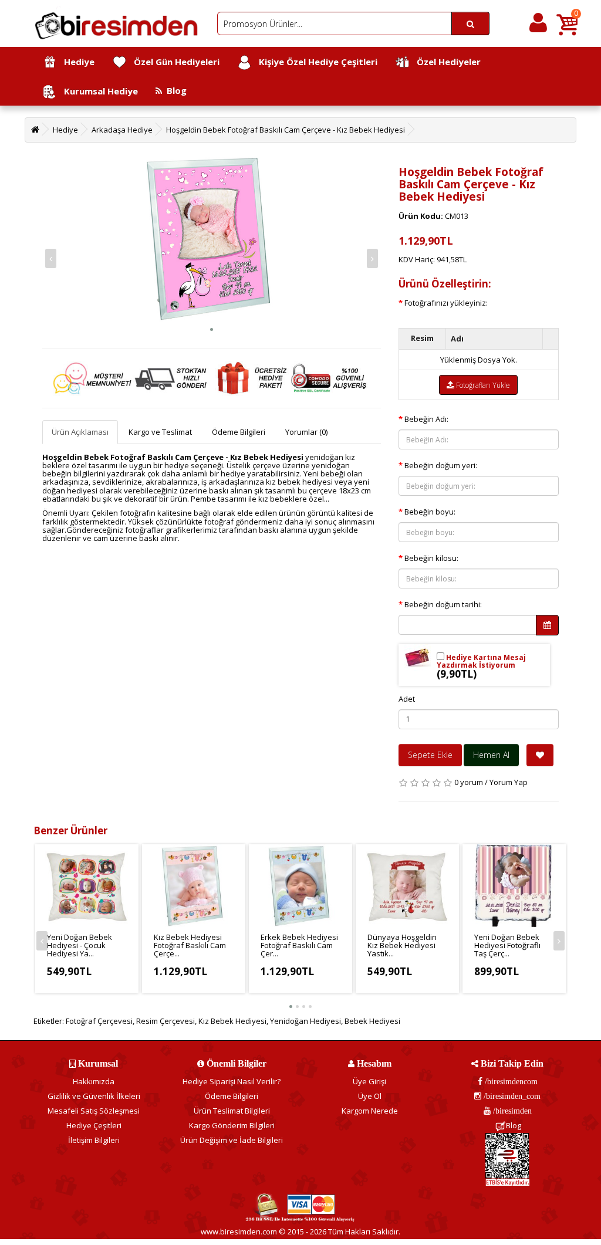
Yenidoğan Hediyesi (305, 1021)
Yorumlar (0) (306, 432)
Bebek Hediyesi (372, 1021)
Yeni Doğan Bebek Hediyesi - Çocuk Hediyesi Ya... (79, 945)
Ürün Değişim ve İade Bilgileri (231, 1140)
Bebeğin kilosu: (431, 558)
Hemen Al (491, 754)
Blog (174, 90)
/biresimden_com (511, 1096)
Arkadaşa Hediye (122, 129)
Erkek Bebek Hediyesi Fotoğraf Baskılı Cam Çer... (299, 945)
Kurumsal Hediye (97, 91)
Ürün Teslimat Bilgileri (232, 1110)
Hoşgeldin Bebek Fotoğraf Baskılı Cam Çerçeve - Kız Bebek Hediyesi (285, 129)
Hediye (75, 61)
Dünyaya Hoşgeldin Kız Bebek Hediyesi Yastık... (402, 945)
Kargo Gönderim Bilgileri (232, 1125)
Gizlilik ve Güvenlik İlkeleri (94, 1096)
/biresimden (511, 1111)
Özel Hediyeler (445, 61)
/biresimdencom (510, 1081)
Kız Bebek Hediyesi (232, 1021)
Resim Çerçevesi (165, 1021)
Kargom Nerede (370, 1110)
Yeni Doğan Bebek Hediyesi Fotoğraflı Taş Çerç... (507, 945)
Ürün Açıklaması (80, 432)
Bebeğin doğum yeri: (440, 465)
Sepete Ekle (430, 754)
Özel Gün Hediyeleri (173, 61)
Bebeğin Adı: (426, 419)
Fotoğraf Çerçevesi (99, 1021)
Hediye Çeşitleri (93, 1125)
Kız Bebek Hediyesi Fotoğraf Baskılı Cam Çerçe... (190, 945)
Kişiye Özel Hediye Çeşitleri (314, 61)
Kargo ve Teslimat (160, 432)
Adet (407, 698)
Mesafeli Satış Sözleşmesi (94, 1110)
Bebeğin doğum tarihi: (443, 604)
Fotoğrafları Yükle (482, 385)
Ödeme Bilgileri (238, 432)
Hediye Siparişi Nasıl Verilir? (232, 1081)
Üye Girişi (369, 1081)
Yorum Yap (508, 782)
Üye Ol (369, 1096)
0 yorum (468, 782)
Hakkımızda (93, 1081)
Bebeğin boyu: (429, 511)
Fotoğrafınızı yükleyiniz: (446, 302)
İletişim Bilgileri (94, 1140)
